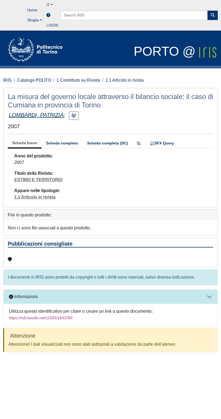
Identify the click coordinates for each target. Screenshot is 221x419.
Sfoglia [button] (33, 20)
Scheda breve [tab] (24, 143)
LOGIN (52, 25)
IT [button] (48, 5)
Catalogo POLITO (34, 80)
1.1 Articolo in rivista (124, 80)
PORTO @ (166, 51)
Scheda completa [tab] (62, 143)
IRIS (7, 80)
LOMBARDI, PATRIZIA (36, 115)
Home (32, 10)
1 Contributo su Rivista (78, 80)
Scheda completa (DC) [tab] (107, 143)
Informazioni (25, 296)
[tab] (139, 143)
